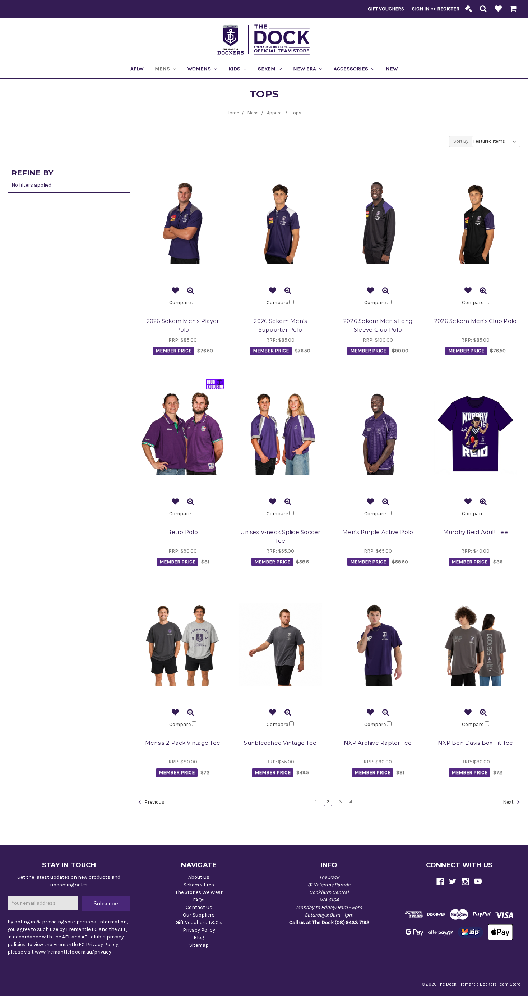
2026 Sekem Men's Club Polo (475, 320)
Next (509, 802)
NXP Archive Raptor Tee (378, 742)
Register (448, 9)
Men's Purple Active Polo (377, 532)
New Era (305, 68)
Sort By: (461, 141)
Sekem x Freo (199, 885)
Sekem (267, 68)
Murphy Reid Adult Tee (475, 532)
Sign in (420, 9)
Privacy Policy (199, 930)
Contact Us (199, 907)
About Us (198, 877)
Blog (199, 938)
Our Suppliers (199, 915)
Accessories (352, 68)
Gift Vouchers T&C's (199, 922)
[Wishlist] (498, 9)
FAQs (199, 900)
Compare (180, 303)
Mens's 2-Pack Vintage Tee (182, 742)
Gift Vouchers (386, 9)
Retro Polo (182, 532)
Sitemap (199, 945)
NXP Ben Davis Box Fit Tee (475, 742)
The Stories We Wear (199, 892)
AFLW (136, 68)
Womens (199, 68)
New (392, 68)
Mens (163, 68)
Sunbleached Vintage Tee (280, 742)
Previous (154, 802)
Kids (235, 68)
